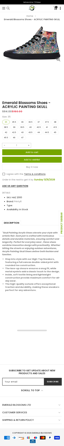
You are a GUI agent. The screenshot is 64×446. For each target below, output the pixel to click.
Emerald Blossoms (42, 432)
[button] (3, 8)
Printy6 (18, 201)
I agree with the (14, 174)
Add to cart (32, 152)
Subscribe (53, 381)
